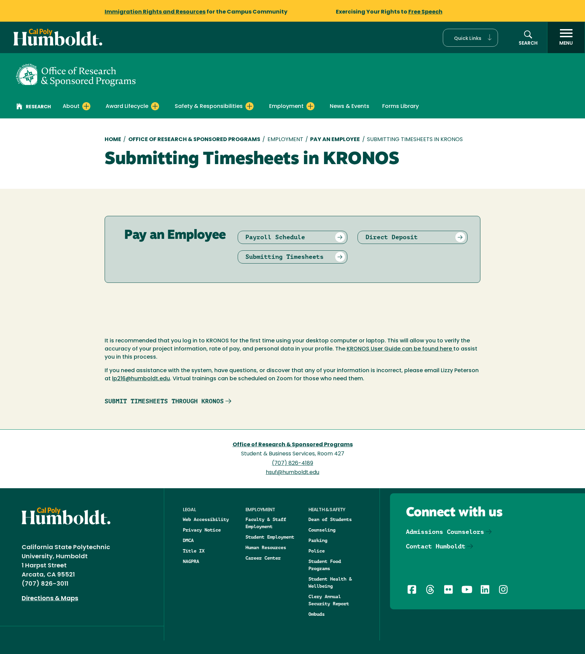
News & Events (349, 106)
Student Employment (269, 537)
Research (38, 107)
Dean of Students (330, 519)
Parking (317, 540)
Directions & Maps (50, 599)
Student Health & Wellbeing (330, 582)
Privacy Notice (202, 530)
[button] (470, 38)
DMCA (188, 540)
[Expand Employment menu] (310, 106)
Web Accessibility (206, 519)
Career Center (263, 558)
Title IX (193, 551)
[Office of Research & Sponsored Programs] (76, 74)
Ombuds (316, 614)
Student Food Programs (324, 565)
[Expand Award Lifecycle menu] (155, 106)
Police (316, 551)
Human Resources (265, 547)
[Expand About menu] (86, 106)
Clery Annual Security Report (328, 600)
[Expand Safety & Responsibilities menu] (249, 106)
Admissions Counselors (445, 531)
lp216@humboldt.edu (141, 379)
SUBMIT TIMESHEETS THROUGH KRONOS (164, 401)
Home (113, 139)
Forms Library (400, 106)
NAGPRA (191, 561)
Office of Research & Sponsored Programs (194, 139)
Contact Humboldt (435, 546)
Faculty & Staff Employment (265, 523)
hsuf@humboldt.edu (292, 472)
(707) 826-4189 (292, 463)
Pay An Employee (335, 139)
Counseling (321, 530)
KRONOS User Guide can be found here (400, 349)
